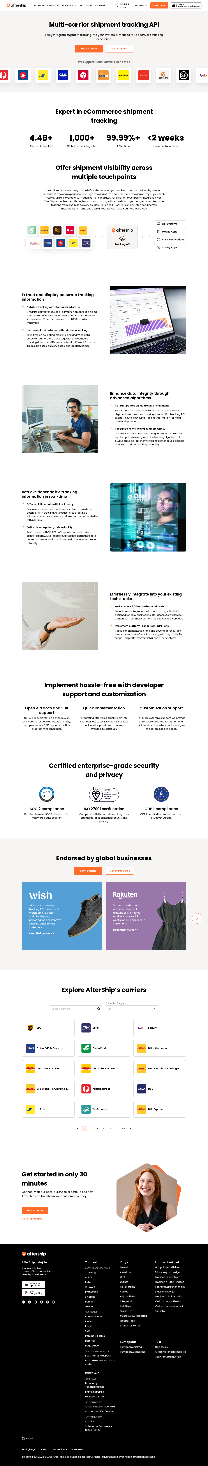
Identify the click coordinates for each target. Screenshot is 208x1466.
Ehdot (44, 1449)
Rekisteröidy (141, 5)
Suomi (29, 1438)
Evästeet (77, 1449)
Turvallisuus (60, 1449)
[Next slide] (197, 918)
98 (123, 1128)
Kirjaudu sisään (124, 5)
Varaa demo (159, 5)
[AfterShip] (17, 5)
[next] (130, 1128)
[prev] (77, 1128)
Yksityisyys (29, 1449)
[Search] (116, 5)
